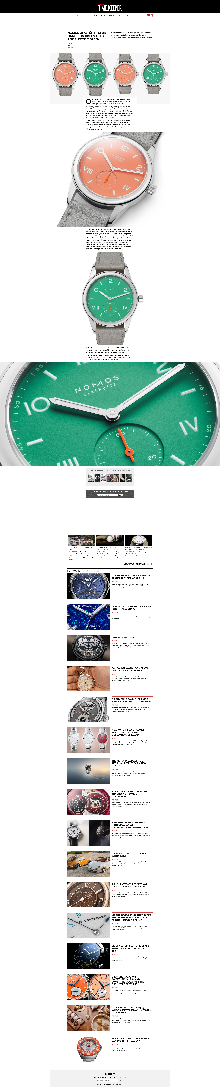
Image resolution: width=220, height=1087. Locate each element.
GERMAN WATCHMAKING (134, 564)
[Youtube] (114, 1073)
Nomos (109, 99)
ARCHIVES (111, 15)
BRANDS (102, 15)
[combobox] (90, 571)
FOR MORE (73, 570)
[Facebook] (106, 1073)
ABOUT (128, 15)
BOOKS (85, 15)
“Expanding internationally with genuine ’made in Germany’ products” (136, 554)
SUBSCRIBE (120, 15)
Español (70, 43)
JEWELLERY (93, 15)
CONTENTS (76, 15)
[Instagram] (109, 1073)
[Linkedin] (111, 1073)
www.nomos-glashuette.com (114, 352)
